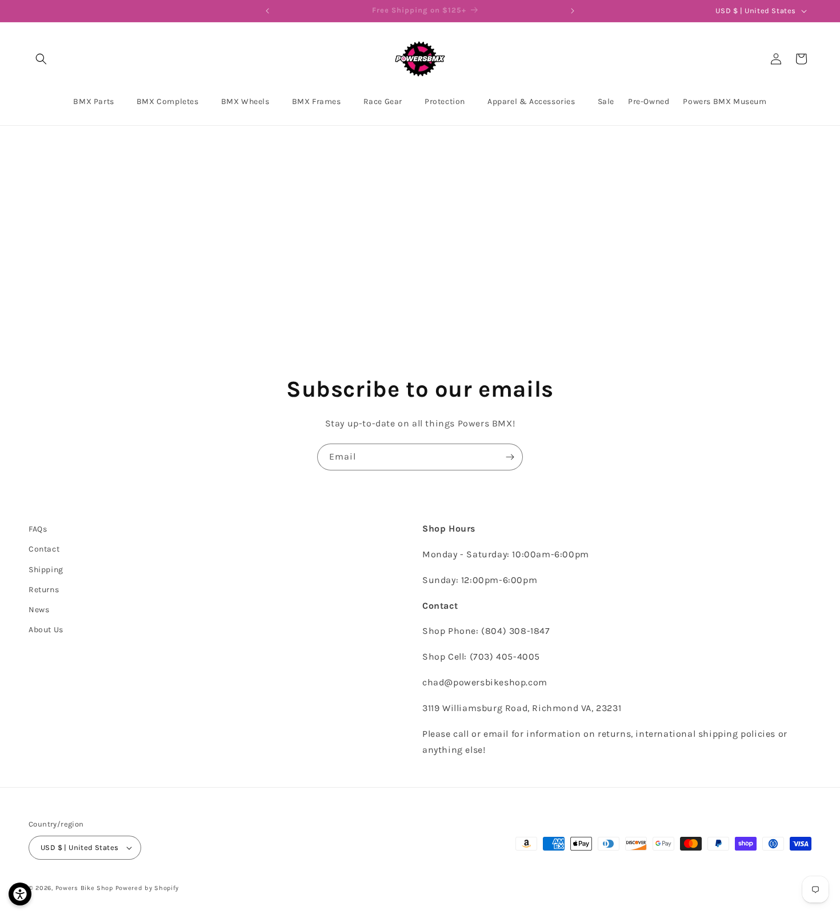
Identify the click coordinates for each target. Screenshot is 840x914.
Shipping (46, 569)
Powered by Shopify (147, 888)
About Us (46, 629)
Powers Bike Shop (84, 888)
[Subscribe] (509, 457)
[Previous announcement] (267, 11)
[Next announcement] (572, 11)
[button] (41, 58)
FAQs (38, 529)
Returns (44, 589)
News (39, 609)
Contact (44, 549)
